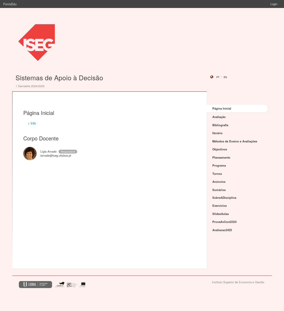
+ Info (32, 123)
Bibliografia (220, 125)
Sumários (219, 190)
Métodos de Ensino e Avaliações (234, 141)
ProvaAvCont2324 (224, 222)
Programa (219, 165)
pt (217, 77)
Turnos (217, 173)
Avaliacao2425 (222, 230)
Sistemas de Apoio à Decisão (59, 77)
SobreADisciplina (224, 197)
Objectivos (219, 149)
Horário (217, 133)
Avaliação (219, 117)
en (225, 77)
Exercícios (219, 205)
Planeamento (221, 157)
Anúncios (218, 181)
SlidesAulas (220, 214)
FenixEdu (10, 4)
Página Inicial (221, 108)
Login (273, 4)
